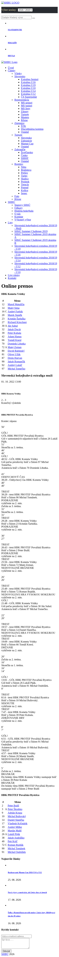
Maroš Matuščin (16, 304)
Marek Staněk (15, 315)
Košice (24, 190)
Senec (24, 193)
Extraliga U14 (28, 91)
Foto (16, 196)
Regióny (18, 164)
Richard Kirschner (17, 322)
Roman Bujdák (15, 845)
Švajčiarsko (27, 152)
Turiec (24, 175)
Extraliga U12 (28, 94)
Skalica (25, 178)
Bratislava (26, 170)
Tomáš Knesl (14, 340)
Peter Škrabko (15, 809)
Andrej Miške (15, 827)
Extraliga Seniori (29, 79)
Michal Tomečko (16, 368)
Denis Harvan (15, 358)
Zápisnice (19, 123)
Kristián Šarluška (16, 318)
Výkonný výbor (22, 219)
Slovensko (19, 76)
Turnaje (25, 114)
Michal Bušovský (17, 816)
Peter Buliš (13, 805)
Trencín (25, 184)
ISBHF (25, 158)
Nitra (23, 167)
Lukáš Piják (14, 834)
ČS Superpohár (29, 96)
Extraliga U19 (28, 85)
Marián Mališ (14, 830)
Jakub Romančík (16, 361)
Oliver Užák (14, 354)
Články (11, 70)
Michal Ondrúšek (17, 852)
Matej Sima (14, 308)
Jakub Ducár (14, 329)
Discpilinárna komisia (32, 129)
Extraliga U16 (28, 82)
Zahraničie (19, 149)
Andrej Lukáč (15, 365)
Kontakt (12, 278)
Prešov (24, 172)
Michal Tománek (16, 848)
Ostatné (25, 132)
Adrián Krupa (15, 812)
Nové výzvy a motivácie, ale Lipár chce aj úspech (27, 892)
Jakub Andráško (16, 837)
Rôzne (24, 120)
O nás (17, 213)
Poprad (24, 187)
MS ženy (25, 108)
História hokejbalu (23, 210)
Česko (24, 155)
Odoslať (6, 951)
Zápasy (25, 111)
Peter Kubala (14, 333)
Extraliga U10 (28, 88)
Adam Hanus (14, 336)
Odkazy (18, 208)
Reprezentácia (21, 99)
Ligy (10, 222)
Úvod (11, 67)
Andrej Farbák (15, 311)
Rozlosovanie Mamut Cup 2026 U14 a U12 (25, 872)
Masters (25, 117)
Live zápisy (14, 275)
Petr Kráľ (13, 841)
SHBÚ (11, 202)
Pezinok (25, 181)
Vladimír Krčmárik (17, 823)
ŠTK (23, 126)
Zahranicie (26, 140)
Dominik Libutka (17, 343)
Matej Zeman (14, 347)
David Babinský (16, 350)
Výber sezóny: (9, 9)
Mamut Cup (27, 143)
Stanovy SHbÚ (22, 205)
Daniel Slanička (16, 819)
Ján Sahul (13, 325)
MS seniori (26, 102)
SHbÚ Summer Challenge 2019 (31, 231)
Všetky (18, 73)
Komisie (18, 216)
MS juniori (26, 105)
